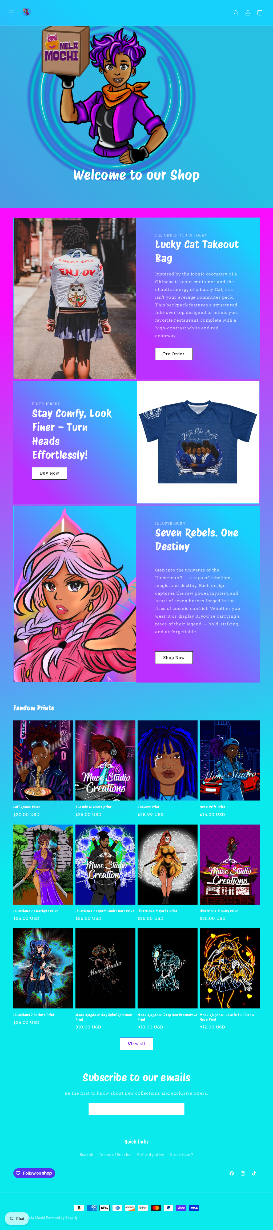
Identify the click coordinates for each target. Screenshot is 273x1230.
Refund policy (150, 1155)
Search (87, 1155)
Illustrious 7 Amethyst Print (35, 911)
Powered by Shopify (62, 1218)
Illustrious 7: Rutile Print (157, 911)
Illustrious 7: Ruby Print (219, 911)
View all (136, 1044)
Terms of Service (115, 1155)
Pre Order (174, 354)
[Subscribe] (178, 1109)
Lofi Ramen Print (26, 807)
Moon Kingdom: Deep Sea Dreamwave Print (167, 1017)
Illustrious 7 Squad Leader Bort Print (104, 911)
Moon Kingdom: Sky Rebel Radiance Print (103, 1017)
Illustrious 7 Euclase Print (33, 1015)
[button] (11, 13)
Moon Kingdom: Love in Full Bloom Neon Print (227, 1017)
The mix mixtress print (93, 807)
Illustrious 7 (181, 1155)
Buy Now (49, 473)
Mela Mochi (35, 1218)
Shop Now (174, 657)
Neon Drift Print (213, 807)
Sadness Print (149, 807)
